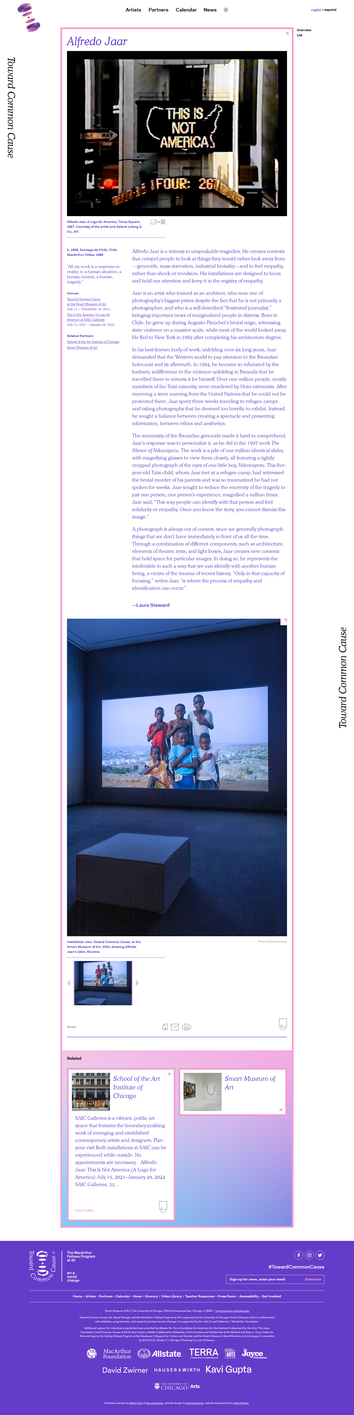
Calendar (186, 10)
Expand (280, 1109)
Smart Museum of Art (82, 347)
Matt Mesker (241, 1403)
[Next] (137, 983)
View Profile (84, 1210)
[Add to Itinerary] (163, 1207)
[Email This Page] (175, 1027)
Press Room (227, 1296)
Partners (159, 10)
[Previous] (68, 983)
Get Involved (271, 1296)
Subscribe (313, 1279)
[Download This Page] (165, 1027)
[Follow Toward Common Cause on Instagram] (309, 1255)
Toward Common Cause (11, 178)
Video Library (171, 1296)
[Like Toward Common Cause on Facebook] (298, 1255)
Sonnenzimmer (154, 1403)
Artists (133, 10)
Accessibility (249, 1296)
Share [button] (71, 1027)
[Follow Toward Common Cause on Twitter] (319, 1255)
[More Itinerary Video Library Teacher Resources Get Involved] (226, 9)
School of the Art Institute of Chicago (93, 341)
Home (77, 1296)
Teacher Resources (199, 1296)
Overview (304, 30)
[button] (186, 1027)
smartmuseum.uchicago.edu (232, 1311)
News (210, 10)
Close (287, 34)
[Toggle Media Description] (158, 221)
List (299, 35)
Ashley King (136, 1403)
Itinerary (151, 1296)
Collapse (168, 1074)
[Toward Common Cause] (62, 1267)
